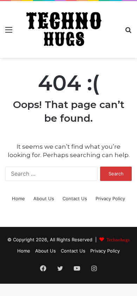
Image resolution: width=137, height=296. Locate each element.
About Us (43, 198)
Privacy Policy (110, 198)
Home (18, 198)
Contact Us (75, 198)
